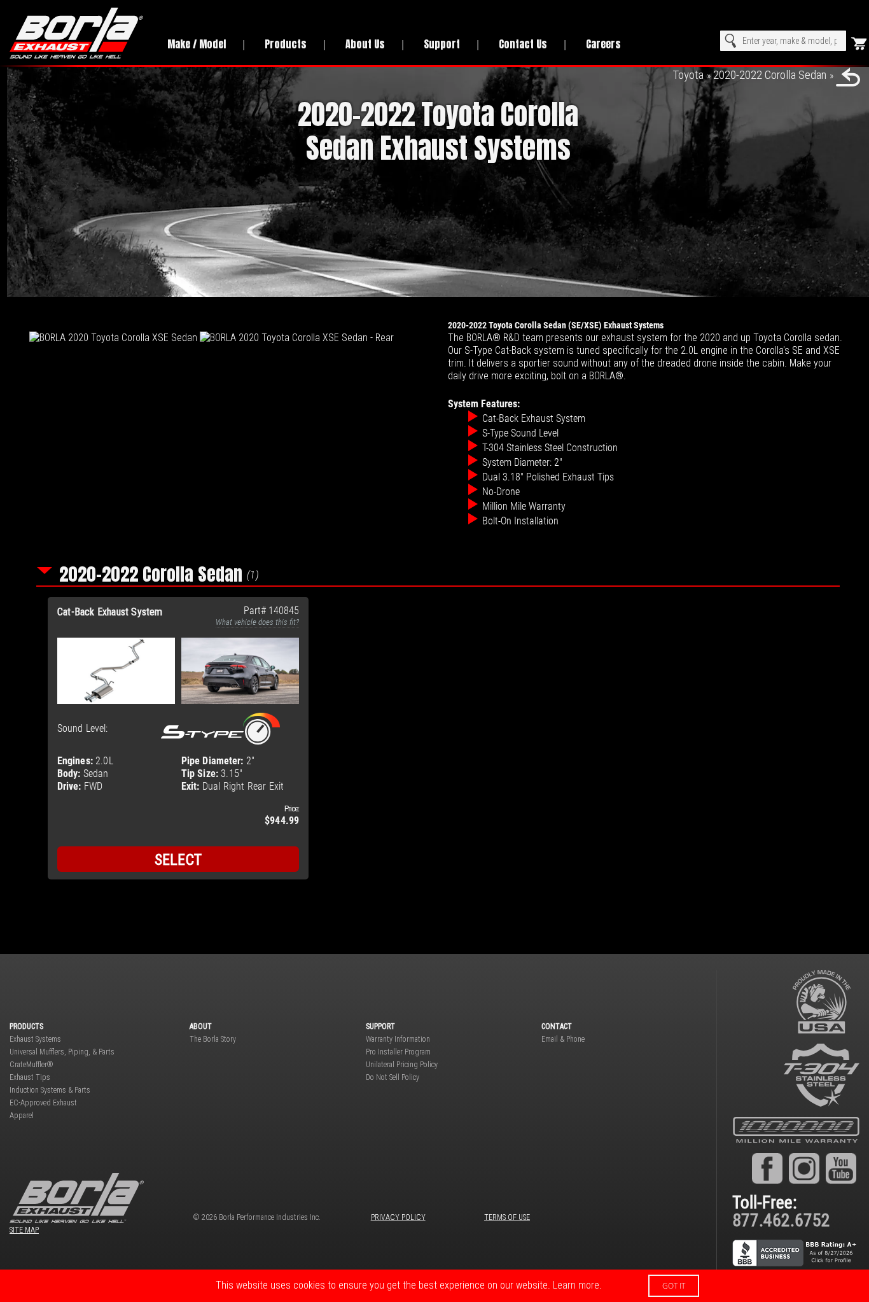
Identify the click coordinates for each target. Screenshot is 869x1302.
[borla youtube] (841, 1167)
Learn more (576, 1285)
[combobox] (782, 41)
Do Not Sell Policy (392, 1077)
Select (178, 860)
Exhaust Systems (35, 1039)
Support (442, 44)
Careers (603, 44)
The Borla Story (213, 1039)
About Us (365, 44)
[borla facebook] (767, 1167)
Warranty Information (398, 1039)
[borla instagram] (804, 1167)
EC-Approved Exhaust (43, 1102)
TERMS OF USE (507, 1217)
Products (286, 44)
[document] (434, 1286)
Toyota (688, 74)
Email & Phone (563, 1039)
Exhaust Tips (30, 1077)
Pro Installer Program (398, 1051)
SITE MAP (24, 1230)
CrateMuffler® (31, 1064)
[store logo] (77, 33)
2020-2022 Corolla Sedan (769, 74)
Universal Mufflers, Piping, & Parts (62, 1051)
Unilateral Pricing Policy (402, 1064)
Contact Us (523, 44)
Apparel (22, 1115)
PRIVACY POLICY (398, 1217)
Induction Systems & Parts (50, 1090)
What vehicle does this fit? (257, 622)
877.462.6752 (781, 1220)
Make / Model (196, 44)
